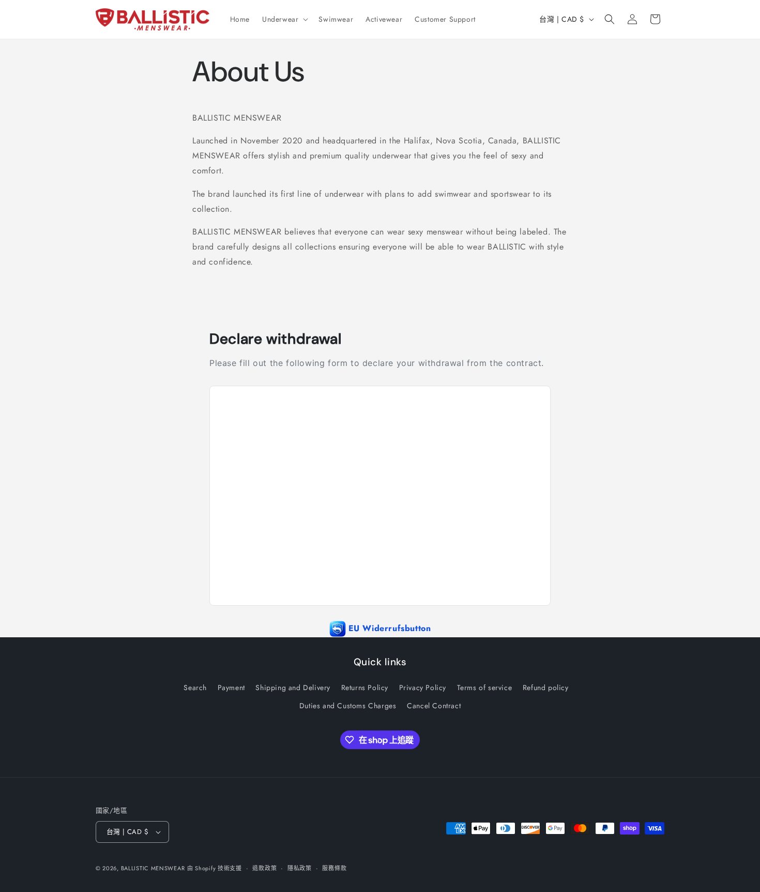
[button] (284, 19)
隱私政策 (299, 868)
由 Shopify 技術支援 (214, 868)
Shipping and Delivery (292, 687)
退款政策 (264, 868)
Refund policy (546, 687)
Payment (231, 687)
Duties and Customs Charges (348, 705)
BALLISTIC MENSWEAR (153, 868)
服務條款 (334, 868)
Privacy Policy (422, 687)
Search (195, 687)
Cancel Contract (434, 705)
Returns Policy (364, 687)
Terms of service (484, 687)
